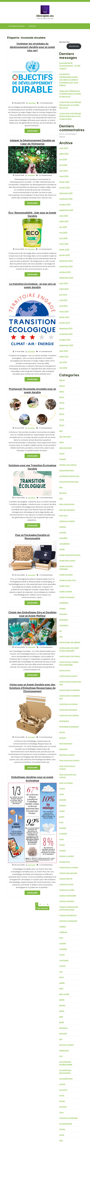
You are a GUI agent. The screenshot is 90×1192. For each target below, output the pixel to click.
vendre (62, 1129)
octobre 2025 (65, 204)
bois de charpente (67, 510)
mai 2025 (63, 232)
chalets (62, 608)
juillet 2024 (64, 289)
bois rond (63, 515)
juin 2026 (63, 159)
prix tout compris (66, 1045)
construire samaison (68, 710)
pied (61, 1017)
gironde (62, 800)
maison (62, 850)
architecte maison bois (69, 476)
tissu (61, 1112)
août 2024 (63, 283)
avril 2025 (63, 238)
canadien (63, 538)
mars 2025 (63, 244)
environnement (65, 743)
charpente (63, 625)
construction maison (68, 676)
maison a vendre (66, 856)
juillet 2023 (63, 356)
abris (61, 442)
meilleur (62, 926)
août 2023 (63, 351)
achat (62, 453)
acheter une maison (68, 465)
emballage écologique (69, 726)
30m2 (61, 397)
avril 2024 (63, 306)
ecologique (64, 721)
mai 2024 (63, 300)
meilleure (63, 932)
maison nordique (66, 901)
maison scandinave (67, 915)
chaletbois (63, 603)
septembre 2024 (66, 278)
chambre (63, 614)
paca (61, 977)
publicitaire (64, 1050)
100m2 (62, 380)
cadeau (62, 527)
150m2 (62, 386)
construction (64, 670)
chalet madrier (65, 591)
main (61, 839)
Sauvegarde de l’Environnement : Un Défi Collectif (69, 66)
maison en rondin (66, 890)
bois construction (66, 504)
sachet (62, 1084)
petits (61, 1011)
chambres (63, 620)
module (62, 943)
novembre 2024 (66, 266)
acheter (62, 459)
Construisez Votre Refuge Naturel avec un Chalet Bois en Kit (70, 105)
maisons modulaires (68, 921)
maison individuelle (67, 895)
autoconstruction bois (69, 482)
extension (63, 749)
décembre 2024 (66, 261)
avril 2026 (63, 171)
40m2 (61, 403)
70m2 (61, 420)
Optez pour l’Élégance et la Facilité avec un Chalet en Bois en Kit (70, 94)
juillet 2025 (63, 221)
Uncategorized (65, 1124)
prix (60, 1039)
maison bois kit (65, 879)
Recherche (74, 46)
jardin (61, 817)
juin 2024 (63, 294)
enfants (62, 738)
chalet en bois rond (67, 580)
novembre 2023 (65, 334)
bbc (60, 487)
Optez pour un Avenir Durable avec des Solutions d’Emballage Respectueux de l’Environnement (32, 688)
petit (61, 988)
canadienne (64, 544)
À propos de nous (17, 26)
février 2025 (64, 249)
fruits (61, 794)
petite (61, 1000)
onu (61, 971)
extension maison (67, 755)
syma (61, 1095)
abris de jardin (65, 448)
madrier (62, 828)
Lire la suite (33, 131)
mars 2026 (63, 176)
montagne (63, 960)
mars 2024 (64, 311)
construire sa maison (68, 704)
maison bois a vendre (68, 867)
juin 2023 (63, 362)
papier (62, 983)
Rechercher (64, 42)
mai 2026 (63, 165)
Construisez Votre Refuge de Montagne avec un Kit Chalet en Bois (70, 116)
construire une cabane (69, 715)
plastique (63, 1028)
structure (63, 1090)
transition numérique (68, 1118)
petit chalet (64, 994)
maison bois (64, 862)
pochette (63, 1033)
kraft (61, 822)
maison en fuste (66, 884)
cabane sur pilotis (67, 521)
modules (63, 949)
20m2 (61, 391)
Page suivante (42, 908)
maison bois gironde (68, 873)
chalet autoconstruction (69, 555)
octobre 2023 (64, 340)
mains (62, 845)
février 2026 (64, 182)
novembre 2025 (66, 199)
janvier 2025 (64, 255)
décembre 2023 (65, 328)
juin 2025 (63, 227)
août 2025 (63, 216)
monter (62, 966)
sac (60, 1056)
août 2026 (63, 148)
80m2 (61, 425)
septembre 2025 (66, 210)
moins (62, 955)
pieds (61, 1022)
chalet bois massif (67, 560)
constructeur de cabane (69, 642)
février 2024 (64, 317)
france (62, 788)
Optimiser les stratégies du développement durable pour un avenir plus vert (32, 47)
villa (61, 1140)
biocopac (32, 103)
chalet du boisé (66, 575)
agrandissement (66, 470)
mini (61, 938)
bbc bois (63, 493)
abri (61, 431)
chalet (62, 549)
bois (61, 498)
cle (60, 631)
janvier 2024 (64, 323)
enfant (62, 732)
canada (62, 532)
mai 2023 (63, 368)
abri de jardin (65, 436)
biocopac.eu (45, 16)
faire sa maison (66, 783)
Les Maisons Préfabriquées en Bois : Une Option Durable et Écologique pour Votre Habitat (69, 79)
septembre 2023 (66, 345)
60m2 (61, 414)
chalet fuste (64, 586)
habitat (62, 805)
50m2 (61, 408)
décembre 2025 (66, 193)
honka (62, 811)
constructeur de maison (69, 656)
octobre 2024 (65, 272)
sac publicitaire (66, 1078)
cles (61, 636)
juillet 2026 (63, 154)
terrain (62, 1101)
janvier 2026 (64, 187)
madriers (63, 833)
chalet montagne (66, 597)
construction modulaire (69, 690)
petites (62, 1005)
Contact (32, 26)
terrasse (63, 1107)
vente (61, 1135)
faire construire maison (69, 760)
